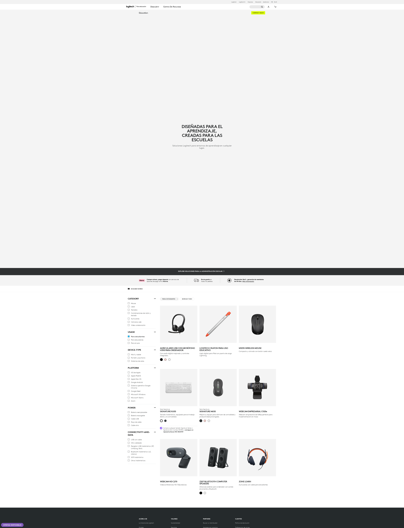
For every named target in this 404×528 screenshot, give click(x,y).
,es (275, 2)
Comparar (191, 308)
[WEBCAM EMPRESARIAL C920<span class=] (257, 387)
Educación (258, 2)
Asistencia (266, 2)
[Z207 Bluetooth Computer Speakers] (218, 457)
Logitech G (242, 2)
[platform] (155, 367)
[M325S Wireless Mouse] (257, 324)
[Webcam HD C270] (178, 457)
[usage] (155, 332)
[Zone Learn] (257, 457)
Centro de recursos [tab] (172, 6)
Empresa (250, 2)
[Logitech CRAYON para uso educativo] (218, 324)
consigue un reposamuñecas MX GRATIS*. (178, 431)
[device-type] (155, 349)
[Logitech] (137, 6)
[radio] (161, 360)
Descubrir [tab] (154, 6)
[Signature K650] (178, 387)
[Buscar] (257, 6)
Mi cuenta (268, 7)
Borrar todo (187, 299)
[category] (155, 298)
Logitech (233, 2)
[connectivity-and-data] (155, 432)
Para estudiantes (168, 299)
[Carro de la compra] (275, 6)
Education (143, 12)
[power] (155, 407)
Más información (248, 281)
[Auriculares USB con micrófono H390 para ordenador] (178, 324)
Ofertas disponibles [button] (12, 525)
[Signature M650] (218, 387)
